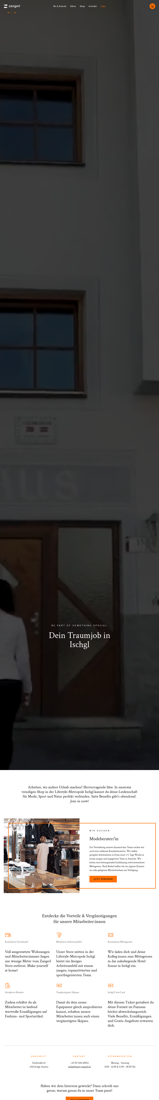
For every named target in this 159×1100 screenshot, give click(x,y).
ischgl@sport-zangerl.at (79, 1066)
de (9, 13)
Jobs (103, 6)
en (15, 13)
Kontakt (93, 6)
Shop (82, 6)
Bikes (73, 6)
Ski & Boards (60, 6)
